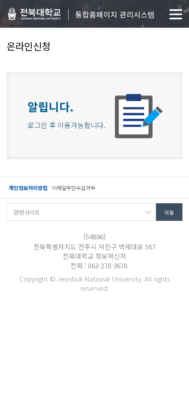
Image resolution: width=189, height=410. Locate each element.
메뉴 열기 (175, 14)
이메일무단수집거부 (73, 187)
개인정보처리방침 (28, 187)
